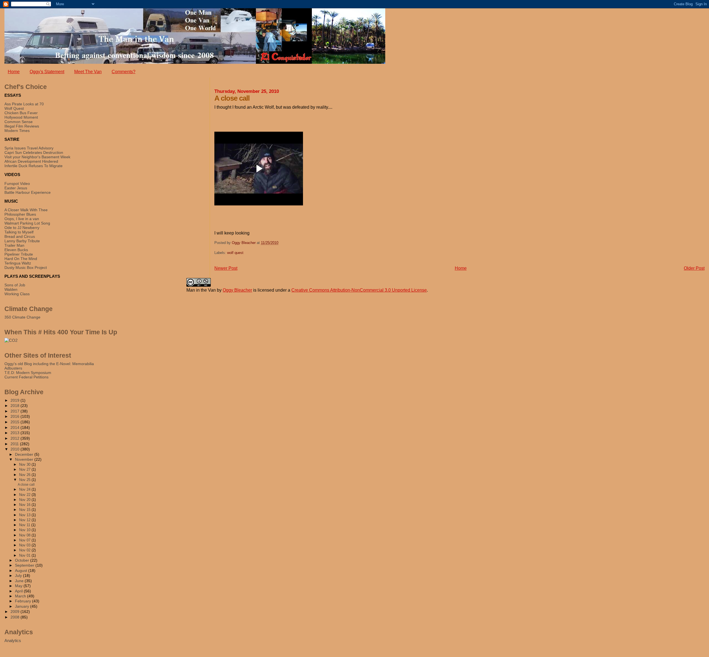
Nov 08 (25, 535)
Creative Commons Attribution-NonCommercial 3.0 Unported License (359, 290)
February (23, 601)
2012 (15, 438)
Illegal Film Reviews (21, 126)
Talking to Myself (19, 232)
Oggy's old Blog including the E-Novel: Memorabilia (49, 363)
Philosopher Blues (20, 214)
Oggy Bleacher (237, 290)
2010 (15, 449)
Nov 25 (25, 480)
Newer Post (225, 268)
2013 (15, 433)
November (24, 459)
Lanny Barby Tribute (22, 241)
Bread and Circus (19, 236)
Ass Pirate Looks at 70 (24, 104)
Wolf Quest (14, 108)
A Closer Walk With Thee (26, 210)
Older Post (694, 268)
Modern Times (17, 130)
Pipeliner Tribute (18, 254)
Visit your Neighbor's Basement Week (37, 157)
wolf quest (235, 253)
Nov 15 (25, 510)
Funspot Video (17, 183)
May (19, 586)
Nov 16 (25, 505)
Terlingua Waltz (17, 263)
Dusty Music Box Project (25, 267)
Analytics (12, 640)
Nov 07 (25, 540)
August (21, 571)
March (21, 596)
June (20, 581)
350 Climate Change (22, 317)
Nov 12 (25, 520)
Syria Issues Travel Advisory (28, 148)
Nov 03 (25, 545)
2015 (15, 422)
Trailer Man (14, 245)
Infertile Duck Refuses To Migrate (33, 166)
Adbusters (13, 368)
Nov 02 (25, 550)
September (25, 565)
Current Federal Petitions (26, 377)
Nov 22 (25, 495)
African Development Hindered (31, 161)
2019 (15, 400)
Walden (10, 289)
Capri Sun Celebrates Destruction (33, 152)
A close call (26, 485)
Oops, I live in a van (21, 219)
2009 (15, 611)
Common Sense (18, 121)
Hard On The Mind (20, 258)
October (22, 560)
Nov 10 (25, 530)
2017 (15, 411)
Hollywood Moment (21, 117)
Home (14, 71)
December (24, 454)
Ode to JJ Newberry (21, 227)
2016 (15, 416)
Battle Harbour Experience (27, 192)
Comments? (123, 71)
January (22, 606)
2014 (15, 427)
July (19, 576)
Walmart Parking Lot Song (27, 223)
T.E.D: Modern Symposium (27, 372)
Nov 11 (25, 525)
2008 (15, 617)
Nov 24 (25, 489)
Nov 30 (25, 464)
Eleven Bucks (16, 250)
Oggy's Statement (47, 71)
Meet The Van (88, 71)
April (19, 591)
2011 (15, 444)
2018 (15, 405)
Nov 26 (25, 475)
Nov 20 (25, 500)
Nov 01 (25, 555)
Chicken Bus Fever (21, 113)
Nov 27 (25, 469)
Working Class (17, 294)
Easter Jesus (15, 188)
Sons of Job (14, 285)
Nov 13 (25, 515)
